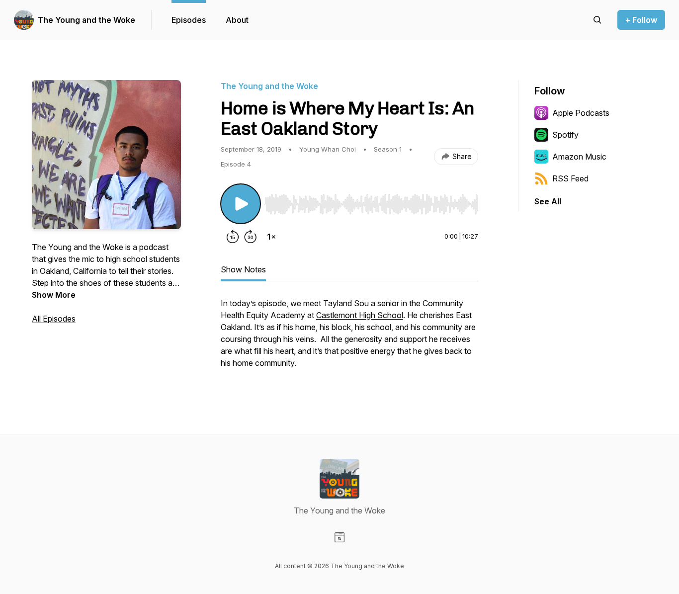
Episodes (188, 20)
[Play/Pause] (240, 204)
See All (547, 201)
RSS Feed (570, 178)
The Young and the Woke (86, 20)
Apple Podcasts (580, 113)
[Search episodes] (597, 20)
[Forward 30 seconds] (250, 237)
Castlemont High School (359, 315)
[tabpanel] (349, 338)
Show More (54, 295)
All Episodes (54, 319)
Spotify (565, 135)
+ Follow (641, 20)
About (237, 20)
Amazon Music (579, 157)
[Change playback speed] (271, 237)
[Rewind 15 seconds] (233, 237)
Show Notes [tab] (243, 269)
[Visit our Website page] (339, 537)
